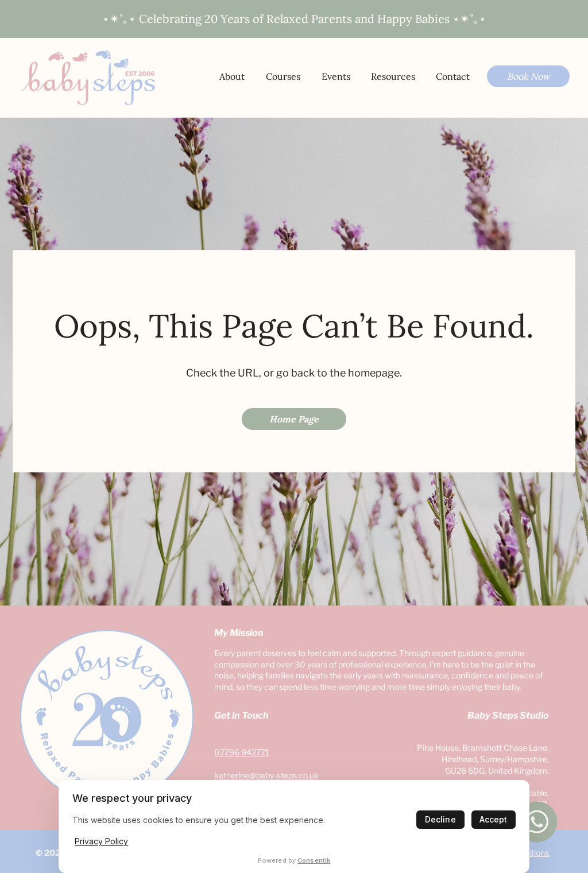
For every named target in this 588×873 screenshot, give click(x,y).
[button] (393, 76)
